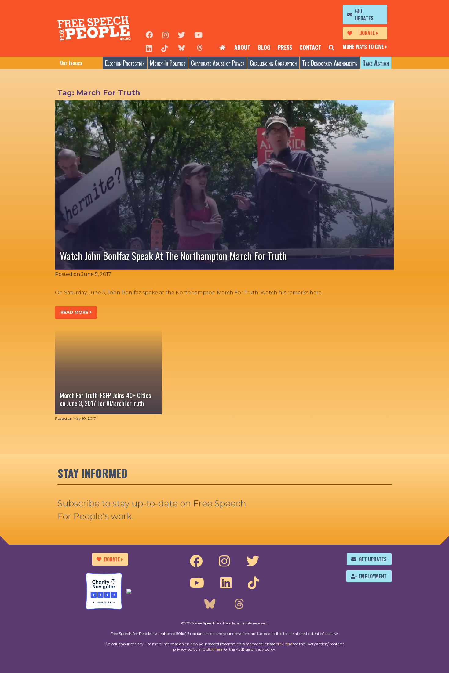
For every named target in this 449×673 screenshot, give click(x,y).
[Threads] (200, 47)
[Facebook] (149, 34)
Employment (373, 576)
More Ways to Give (363, 46)
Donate (367, 33)
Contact (310, 47)
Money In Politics (167, 62)
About (242, 47)
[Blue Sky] (181, 47)
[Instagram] (165, 34)
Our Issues (71, 63)
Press (285, 47)
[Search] (331, 47)
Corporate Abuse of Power (217, 62)
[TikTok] (164, 47)
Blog (264, 47)
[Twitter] (181, 34)
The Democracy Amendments (329, 62)
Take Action (376, 62)
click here (284, 644)
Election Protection (124, 62)
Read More (74, 312)
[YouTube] (198, 34)
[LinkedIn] (149, 47)
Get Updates (364, 14)
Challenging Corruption (273, 62)
